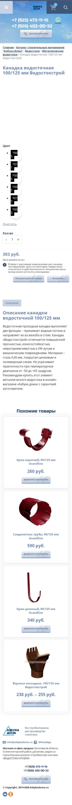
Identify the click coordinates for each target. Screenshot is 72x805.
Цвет (6, 146)
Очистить (10, 224)
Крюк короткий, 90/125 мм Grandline (36, 461)
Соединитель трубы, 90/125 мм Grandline (36, 536)
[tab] (12, 303)
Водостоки (32, 51)
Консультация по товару (29, 278)
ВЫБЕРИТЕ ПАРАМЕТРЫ (36, 479)
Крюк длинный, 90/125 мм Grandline (36, 610)
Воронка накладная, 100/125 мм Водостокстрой (36, 685)
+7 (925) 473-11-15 (30, 20)
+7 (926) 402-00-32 (32, 26)
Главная (8, 47)
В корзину (58, 278)
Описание (12, 303)
